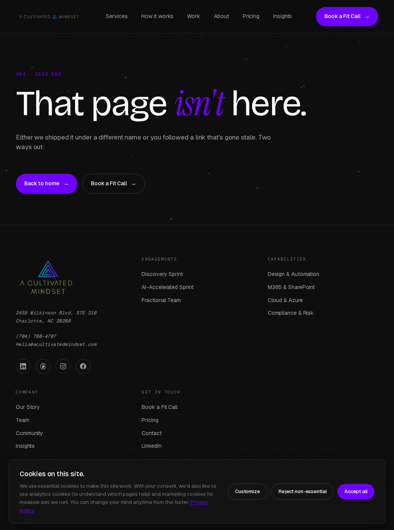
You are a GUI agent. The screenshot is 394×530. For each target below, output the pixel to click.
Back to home (46, 183)
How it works (157, 16)
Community (29, 433)
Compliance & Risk (291, 312)
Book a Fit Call (347, 16)
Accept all (355, 491)
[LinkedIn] (23, 366)
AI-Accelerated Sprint (167, 287)
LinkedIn (151, 445)
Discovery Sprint (162, 274)
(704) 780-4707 (36, 336)
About (221, 16)
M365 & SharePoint (291, 287)
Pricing (251, 16)
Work (193, 16)
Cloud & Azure (285, 300)
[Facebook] (83, 366)
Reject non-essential (302, 491)
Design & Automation (293, 274)
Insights (282, 16)
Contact (151, 433)
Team (22, 420)
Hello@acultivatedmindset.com (56, 344)
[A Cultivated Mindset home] (49, 16)
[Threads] (43, 366)
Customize (247, 491)
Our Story (28, 407)
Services (116, 16)
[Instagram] (63, 366)
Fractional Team (161, 300)
